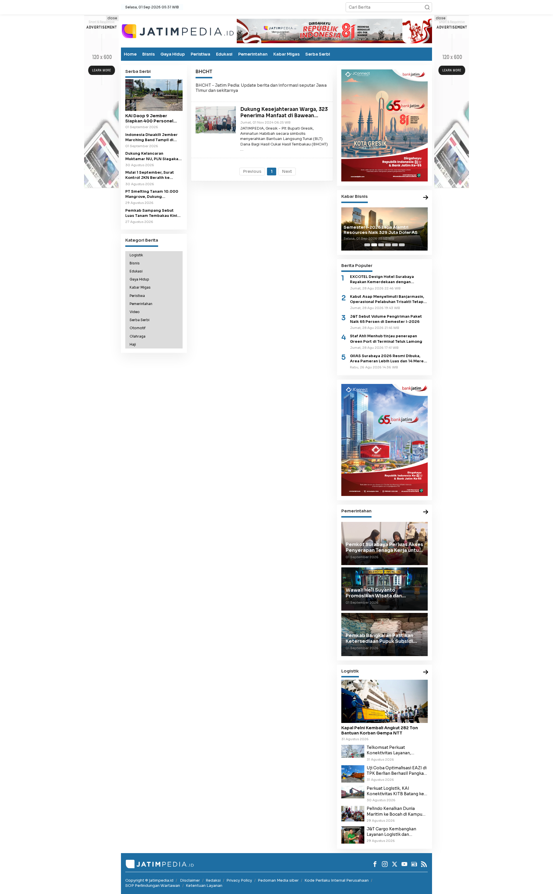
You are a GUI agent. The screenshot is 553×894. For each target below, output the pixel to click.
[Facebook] (375, 864)
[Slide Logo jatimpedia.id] (177, 30)
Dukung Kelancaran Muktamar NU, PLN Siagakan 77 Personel (153, 156)
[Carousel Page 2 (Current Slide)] (374, 244)
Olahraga (137, 336)
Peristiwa (200, 54)
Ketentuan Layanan (204, 885)
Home (130, 54)
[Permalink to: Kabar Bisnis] (426, 197)
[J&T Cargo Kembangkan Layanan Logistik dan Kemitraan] (352, 834)
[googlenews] (414, 864)
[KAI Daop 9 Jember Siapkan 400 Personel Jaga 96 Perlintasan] (154, 95)
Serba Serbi (317, 54)
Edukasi (224, 54)
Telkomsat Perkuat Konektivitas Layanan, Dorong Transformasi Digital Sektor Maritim (396, 750)
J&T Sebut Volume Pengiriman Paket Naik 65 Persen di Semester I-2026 (386, 319)
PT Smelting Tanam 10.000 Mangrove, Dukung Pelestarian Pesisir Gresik (151, 194)
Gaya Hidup (172, 54)
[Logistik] (426, 672)
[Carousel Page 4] (388, 244)
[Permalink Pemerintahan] (426, 512)
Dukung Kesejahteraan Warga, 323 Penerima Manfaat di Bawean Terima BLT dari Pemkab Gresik (284, 115)
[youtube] (404, 864)
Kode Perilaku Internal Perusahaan (336, 880)
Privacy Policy (239, 880)
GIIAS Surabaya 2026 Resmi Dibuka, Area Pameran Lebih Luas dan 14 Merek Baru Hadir (388, 359)
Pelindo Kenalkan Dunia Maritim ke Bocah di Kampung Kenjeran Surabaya (397, 811)
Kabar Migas (286, 54)
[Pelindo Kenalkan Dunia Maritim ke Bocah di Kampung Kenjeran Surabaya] (352, 813)
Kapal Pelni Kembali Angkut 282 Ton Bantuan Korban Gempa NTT (379, 730)
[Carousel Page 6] (402, 244)
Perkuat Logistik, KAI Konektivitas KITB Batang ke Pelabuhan (395, 791)
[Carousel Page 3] (381, 244)
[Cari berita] (427, 7)
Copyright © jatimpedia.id (149, 880)
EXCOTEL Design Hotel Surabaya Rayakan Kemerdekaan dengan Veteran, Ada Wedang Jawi (382, 279)
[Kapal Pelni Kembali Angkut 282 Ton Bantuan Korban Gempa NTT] (384, 701)
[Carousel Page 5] (395, 244)
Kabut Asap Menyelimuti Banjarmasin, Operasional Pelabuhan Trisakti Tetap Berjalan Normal (387, 299)
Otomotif (137, 328)
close (112, 18)
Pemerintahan (253, 54)
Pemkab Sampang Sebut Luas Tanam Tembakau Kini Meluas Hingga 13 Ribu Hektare (151, 213)
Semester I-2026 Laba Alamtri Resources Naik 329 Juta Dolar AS (381, 230)
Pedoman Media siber (278, 880)
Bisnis (148, 54)
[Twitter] (394, 864)
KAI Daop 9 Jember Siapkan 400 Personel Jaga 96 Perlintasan (149, 118)
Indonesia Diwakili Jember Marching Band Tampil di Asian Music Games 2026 (151, 137)
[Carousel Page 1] (367, 244)
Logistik (136, 255)
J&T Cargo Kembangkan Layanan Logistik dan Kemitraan (391, 831)
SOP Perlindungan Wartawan (152, 885)
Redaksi (213, 880)
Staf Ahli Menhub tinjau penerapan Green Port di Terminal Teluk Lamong (386, 339)
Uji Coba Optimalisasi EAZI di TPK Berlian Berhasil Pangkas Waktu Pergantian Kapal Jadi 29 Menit (397, 770)
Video (135, 312)
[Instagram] (385, 864)
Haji (133, 344)
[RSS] (424, 864)
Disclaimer (190, 880)
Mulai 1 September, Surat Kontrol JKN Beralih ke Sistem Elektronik (149, 175)
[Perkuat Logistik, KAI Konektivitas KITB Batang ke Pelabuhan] (352, 791)
